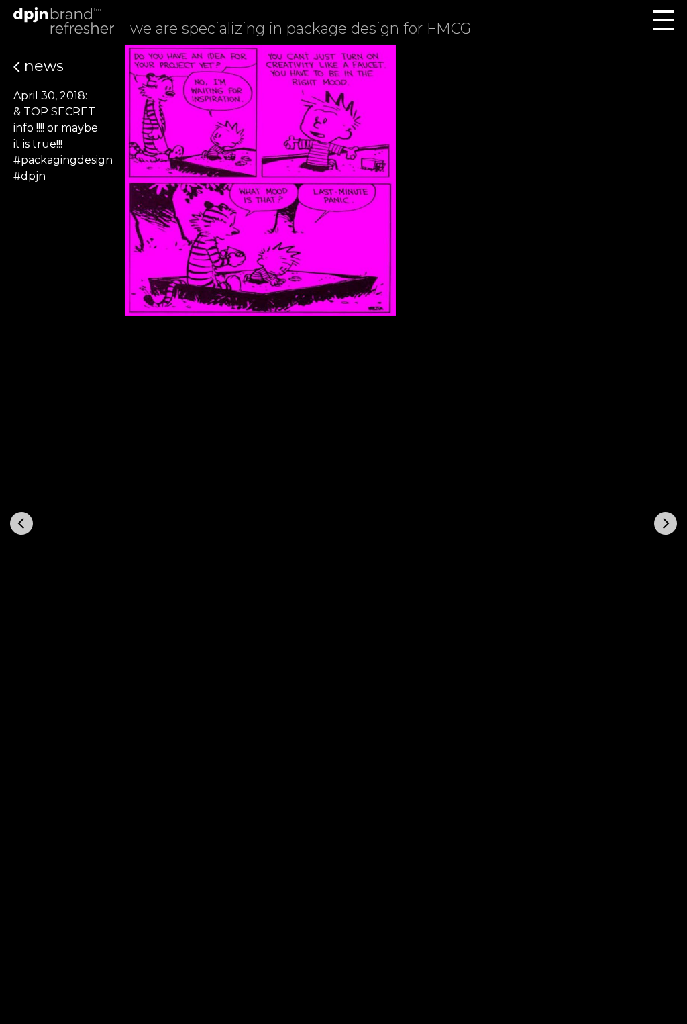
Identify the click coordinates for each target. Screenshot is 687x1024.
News (42, 66)
